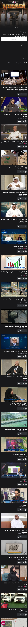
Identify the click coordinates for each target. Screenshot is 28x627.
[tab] (25, 63)
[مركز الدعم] (3, 623)
